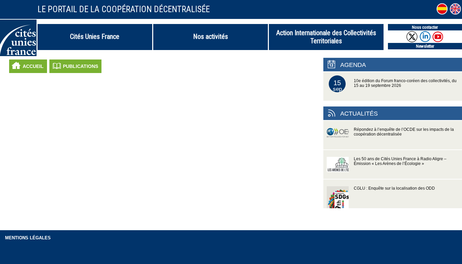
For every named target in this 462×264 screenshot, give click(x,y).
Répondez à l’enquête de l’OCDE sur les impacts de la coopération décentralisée (404, 131)
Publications (80, 66)
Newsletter (425, 46)
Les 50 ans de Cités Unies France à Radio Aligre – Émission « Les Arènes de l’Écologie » (400, 161)
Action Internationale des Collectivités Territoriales (326, 37)
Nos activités (210, 36)
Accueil (33, 66)
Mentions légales (28, 237)
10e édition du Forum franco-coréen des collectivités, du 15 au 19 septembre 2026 (395, 85)
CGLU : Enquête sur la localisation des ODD (394, 188)
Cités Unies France (94, 36)
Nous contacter (425, 27)
